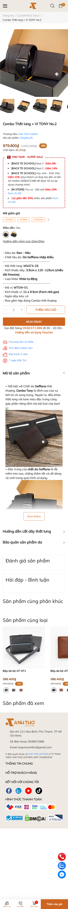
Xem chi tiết (15, 193)
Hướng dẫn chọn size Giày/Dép (23, 241)
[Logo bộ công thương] (34, 817)
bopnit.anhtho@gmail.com (35, 747)
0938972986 (36, 741)
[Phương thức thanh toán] (30, 807)
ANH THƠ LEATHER (38, 754)
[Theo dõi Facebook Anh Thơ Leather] (8, 791)
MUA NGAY (34, 321)
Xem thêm (34, 516)
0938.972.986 (32, 328)
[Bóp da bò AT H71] (24, 647)
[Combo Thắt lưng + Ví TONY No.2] (34, 63)
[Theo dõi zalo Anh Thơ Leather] (18, 791)
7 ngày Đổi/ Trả (17, 360)
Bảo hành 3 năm (18, 354)
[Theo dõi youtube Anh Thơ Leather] (28, 791)
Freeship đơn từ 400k (21, 341)
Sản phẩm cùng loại (25, 620)
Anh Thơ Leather (28, 134)
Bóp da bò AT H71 (14, 671)
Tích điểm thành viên (21, 348)
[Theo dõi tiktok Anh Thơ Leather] (39, 791)
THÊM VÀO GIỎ (45, 309)
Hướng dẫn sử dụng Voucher (34, 332)
